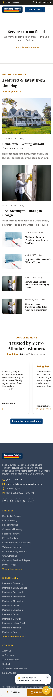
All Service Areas (10, 659)
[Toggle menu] (49, 10)
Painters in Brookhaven (13, 596)
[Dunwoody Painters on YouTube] (31, 500)
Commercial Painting (12, 529)
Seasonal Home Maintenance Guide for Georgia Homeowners (36, 307)
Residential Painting (11, 516)
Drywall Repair (9, 564)
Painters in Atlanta (10, 614)
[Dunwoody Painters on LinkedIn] (18, 500)
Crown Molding (9, 556)
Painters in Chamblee (12, 610)
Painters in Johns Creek (13, 623)
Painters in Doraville (11, 619)
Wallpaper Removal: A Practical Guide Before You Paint (36, 240)
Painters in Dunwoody (13, 583)
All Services (8, 655)
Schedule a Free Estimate (14, 668)
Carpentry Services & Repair (16, 560)
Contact (6, 664)
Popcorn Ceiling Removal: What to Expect (38, 261)
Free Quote (41, 692)
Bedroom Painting (11, 533)
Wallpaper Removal (11, 547)
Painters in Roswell (11, 605)
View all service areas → (15, 636)
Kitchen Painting (10, 538)
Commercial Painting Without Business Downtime (23, 146)
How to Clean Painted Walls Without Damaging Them (37, 284)
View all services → (12, 569)
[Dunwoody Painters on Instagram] (11, 500)
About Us (6, 650)
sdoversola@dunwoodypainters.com (24, 484)
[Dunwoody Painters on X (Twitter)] (24, 500)
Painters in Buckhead (12, 592)
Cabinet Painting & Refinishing (16, 542)
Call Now (15, 692)
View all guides (10, 91)
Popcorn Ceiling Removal (14, 551)
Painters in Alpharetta (12, 601)
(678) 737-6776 (43, 2)
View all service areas (26, 47)
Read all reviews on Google (26, 421)
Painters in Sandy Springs (14, 587)
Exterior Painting (10, 525)
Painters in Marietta (11, 627)
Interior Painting (9, 520)
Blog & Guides (9, 673)
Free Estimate (35, 10)
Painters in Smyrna (11, 632)
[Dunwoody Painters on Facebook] (5, 500)
